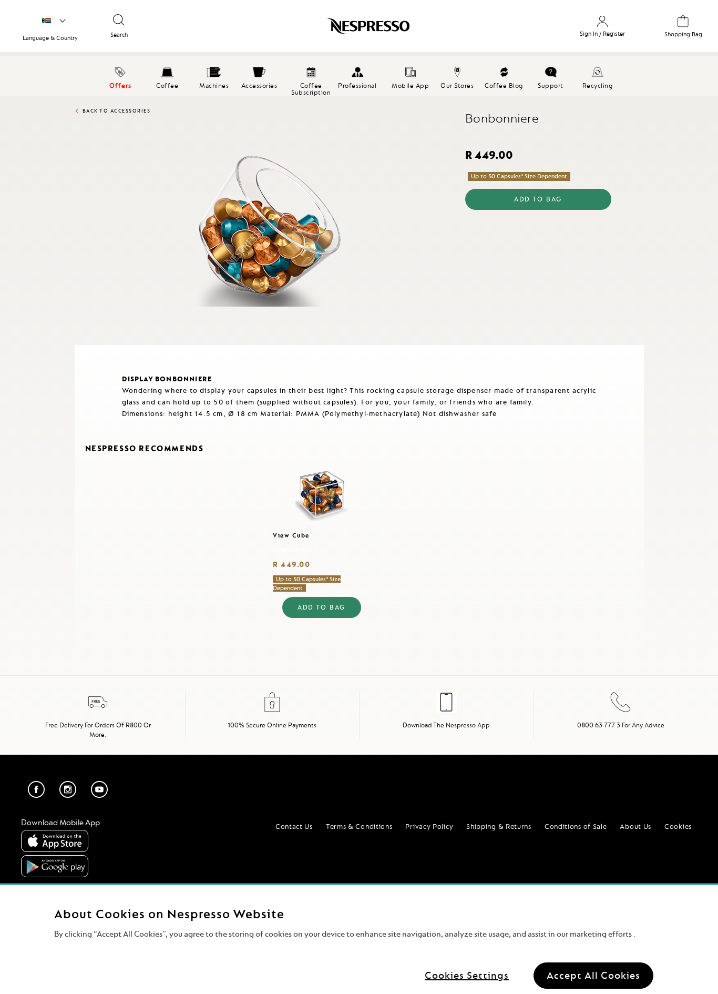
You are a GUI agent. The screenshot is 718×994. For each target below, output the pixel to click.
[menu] (359, 76)
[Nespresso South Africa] (319, 30)
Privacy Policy (429, 826)
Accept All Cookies (593, 975)
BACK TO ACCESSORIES (117, 111)
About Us (635, 826)
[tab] (77, 349)
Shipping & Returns (498, 826)
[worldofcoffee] (54, 21)
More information (297, 549)
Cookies (678, 826)
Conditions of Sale (576, 826)
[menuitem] (167, 76)
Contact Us (294, 826)
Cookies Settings (467, 975)
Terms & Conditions (359, 826)
